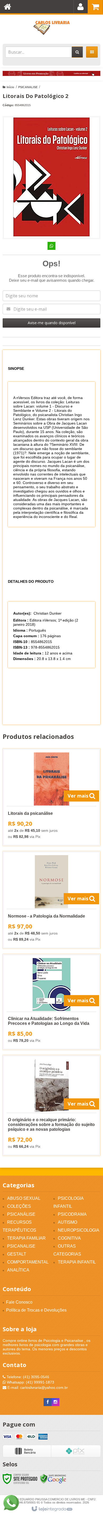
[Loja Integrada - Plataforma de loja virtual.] (51, 1509)
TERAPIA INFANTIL (77, 1262)
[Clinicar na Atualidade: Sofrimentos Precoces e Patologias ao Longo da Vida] (51, 1001)
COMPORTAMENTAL (28, 1262)
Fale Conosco (19, 1302)
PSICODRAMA (72, 1214)
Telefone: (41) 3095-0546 (27, 1377)
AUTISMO (67, 1222)
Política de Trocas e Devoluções (36, 1310)
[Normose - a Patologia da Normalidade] (51, 900)
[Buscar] (77, 52)
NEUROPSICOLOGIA (78, 1230)
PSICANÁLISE (21, 1214)
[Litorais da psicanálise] (51, 797)
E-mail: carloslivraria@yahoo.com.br (37, 1387)
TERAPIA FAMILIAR (26, 1238)
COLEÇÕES (19, 1206)
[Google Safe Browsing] (53, 1478)
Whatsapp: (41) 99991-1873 (30, 1382)
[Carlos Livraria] (51, 27)
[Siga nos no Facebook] (48, 1402)
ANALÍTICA (18, 1270)
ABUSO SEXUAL (23, 1198)
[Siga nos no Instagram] (55, 1402)
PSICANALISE (28, 87)
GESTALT (16, 1254)
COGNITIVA (69, 1238)
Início (10, 87)
